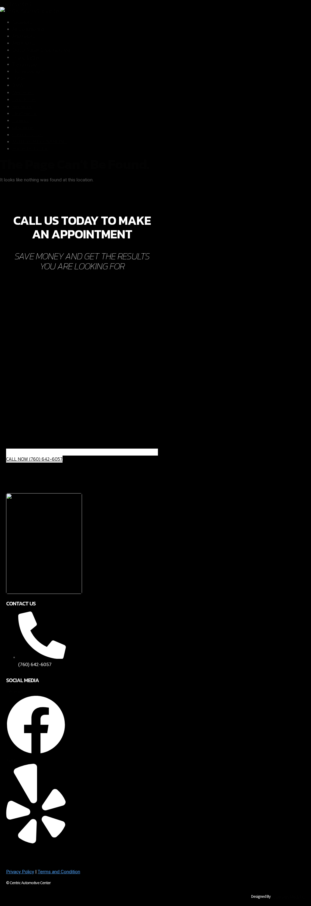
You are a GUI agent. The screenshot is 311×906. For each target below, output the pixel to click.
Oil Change (23, 127)
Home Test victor (30, 148)
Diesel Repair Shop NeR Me (41, 50)
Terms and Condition (59, 871)
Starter (19, 78)
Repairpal (22, 106)
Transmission (25, 64)
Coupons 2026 (27, 134)
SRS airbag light (28, 71)
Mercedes (23, 92)
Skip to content (15, 3)
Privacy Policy (20, 871)
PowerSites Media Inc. (288, 896)
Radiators (22, 22)
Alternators (23, 36)
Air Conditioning (28, 29)
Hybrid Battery (27, 57)
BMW (18, 85)
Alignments (23, 43)
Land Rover (24, 99)
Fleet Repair (24, 113)
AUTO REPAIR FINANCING (39, 141)
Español (20, 120)
